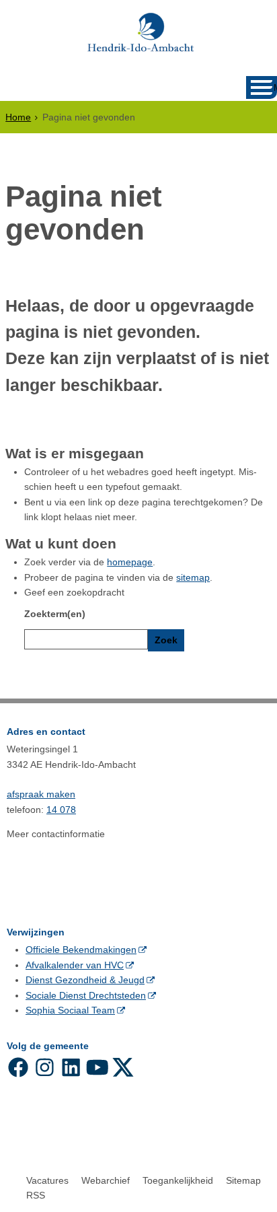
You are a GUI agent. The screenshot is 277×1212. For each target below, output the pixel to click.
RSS (35, 1195)
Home (18, 117)
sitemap (193, 577)
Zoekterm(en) (54, 613)
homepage (130, 562)
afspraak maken (41, 794)
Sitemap (243, 1180)
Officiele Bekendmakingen (81, 949)
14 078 (61, 809)
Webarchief (105, 1180)
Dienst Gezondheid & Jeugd (85, 979)
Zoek (166, 640)
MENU (275, 88)
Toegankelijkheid (178, 1180)
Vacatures (47, 1180)
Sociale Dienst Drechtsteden (86, 995)
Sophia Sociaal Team (70, 1010)
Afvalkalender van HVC (75, 965)
